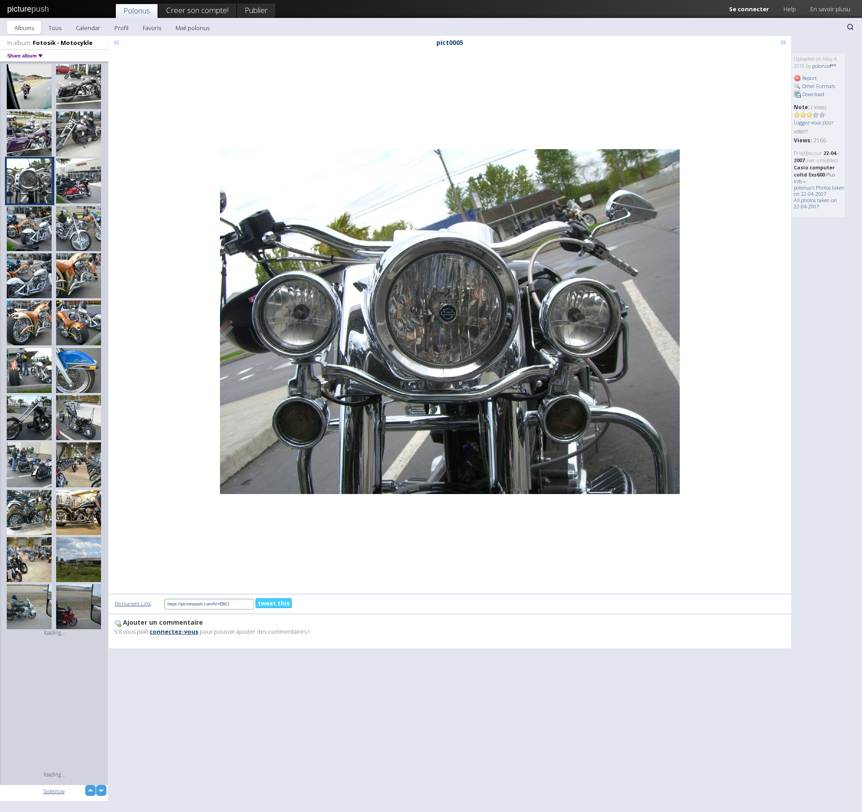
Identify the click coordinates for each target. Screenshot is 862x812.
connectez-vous (174, 631)
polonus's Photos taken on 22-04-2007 (819, 190)
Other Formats (818, 86)
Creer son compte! (197, 10)
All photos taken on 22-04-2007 (815, 203)
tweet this (274, 603)
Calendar (88, 28)
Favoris (152, 28)
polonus (821, 65)
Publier (256, 10)
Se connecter (749, 9)
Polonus (136, 10)
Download (812, 94)
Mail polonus (193, 28)
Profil (121, 28)
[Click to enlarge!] (450, 321)
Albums (24, 28)
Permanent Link (132, 603)
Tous (55, 28)
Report (809, 78)
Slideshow (54, 791)
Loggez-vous (807, 122)
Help (789, 9)
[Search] (850, 27)
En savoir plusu (830, 9)
